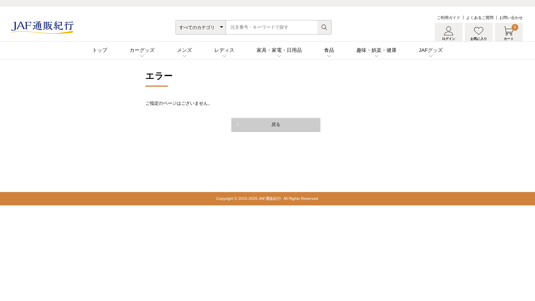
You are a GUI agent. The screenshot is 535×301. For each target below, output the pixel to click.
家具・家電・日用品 (279, 50)
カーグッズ (142, 50)
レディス (224, 50)
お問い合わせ (511, 17)
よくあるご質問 (479, 17)
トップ (99, 50)
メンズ (184, 50)
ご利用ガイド (448, 17)
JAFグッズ (431, 50)
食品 (329, 50)
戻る (275, 124)
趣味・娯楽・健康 (376, 50)
